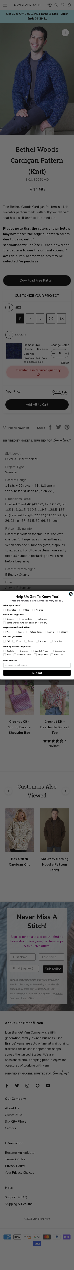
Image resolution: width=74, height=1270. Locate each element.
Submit (37, 673)
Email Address (9, 660)
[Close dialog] (71, 594)
